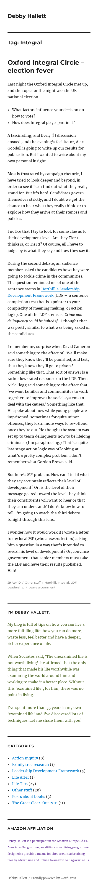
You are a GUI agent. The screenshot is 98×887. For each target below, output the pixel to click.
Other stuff (33, 582)
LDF (73, 582)
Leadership (16, 587)
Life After (20, 777)
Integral (63, 582)
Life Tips (20, 783)
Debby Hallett (27, 16)
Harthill (50, 582)
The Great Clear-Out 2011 (35, 803)
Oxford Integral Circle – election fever (46, 66)
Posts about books (28, 796)
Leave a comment (41, 587)
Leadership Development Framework (45, 771)
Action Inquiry (25, 758)
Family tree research (30, 764)
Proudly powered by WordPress (53, 878)
